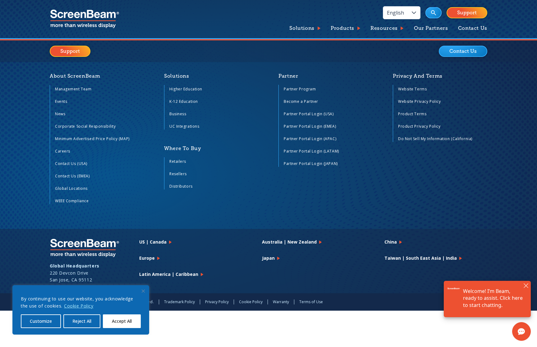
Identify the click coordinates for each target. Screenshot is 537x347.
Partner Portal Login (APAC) (310, 138)
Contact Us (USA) (71, 163)
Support (467, 13)
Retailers (177, 161)
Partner (288, 76)
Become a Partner (301, 101)
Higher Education (185, 89)
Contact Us (472, 28)
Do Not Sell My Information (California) (435, 138)
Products (342, 28)
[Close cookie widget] (143, 291)
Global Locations (71, 188)
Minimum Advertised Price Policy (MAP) (92, 138)
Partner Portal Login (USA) (309, 113)
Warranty (281, 301)
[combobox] (395, 13)
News (60, 113)
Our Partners (431, 28)
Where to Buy (182, 148)
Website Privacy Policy (419, 101)
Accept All (122, 321)
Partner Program (300, 89)
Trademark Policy (179, 301)
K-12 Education (183, 101)
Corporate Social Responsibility (85, 126)
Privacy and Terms (418, 76)
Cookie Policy (78, 306)
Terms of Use (311, 301)
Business (177, 113)
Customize (41, 321)
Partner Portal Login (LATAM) (311, 151)
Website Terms (412, 89)
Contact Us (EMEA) (72, 176)
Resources (384, 28)
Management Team (73, 89)
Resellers (178, 173)
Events (61, 101)
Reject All (81, 321)
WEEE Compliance (72, 200)
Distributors (181, 186)
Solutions (301, 28)
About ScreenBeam (75, 76)
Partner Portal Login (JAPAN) (311, 163)
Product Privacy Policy (419, 126)
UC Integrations (184, 126)
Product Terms (412, 113)
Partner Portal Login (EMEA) (310, 126)
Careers (62, 151)
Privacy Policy (217, 301)
